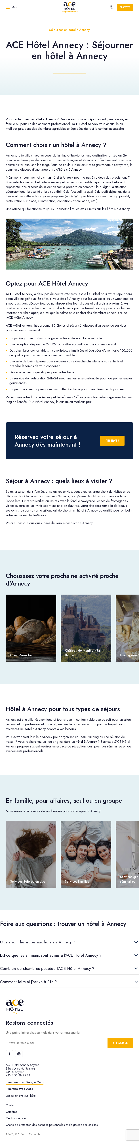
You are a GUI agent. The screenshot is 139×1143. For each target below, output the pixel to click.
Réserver (125, 7)
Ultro (39, 1134)
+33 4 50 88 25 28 (18, 1075)
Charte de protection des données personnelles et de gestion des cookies (52, 1125)
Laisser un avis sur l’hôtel (21, 1096)
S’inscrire (120, 1043)
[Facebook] (9, 1053)
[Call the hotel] (112, 7)
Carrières (11, 1112)
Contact (10, 1105)
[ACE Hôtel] (69, 7)
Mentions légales (16, 1118)
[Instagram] (18, 1053)
